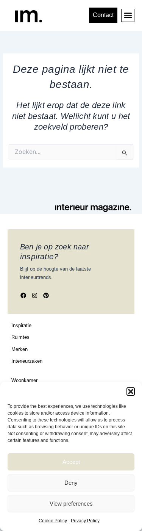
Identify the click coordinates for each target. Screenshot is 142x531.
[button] (130, 391)
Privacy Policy (85, 520)
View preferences (71, 503)
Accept (71, 462)
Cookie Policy (53, 520)
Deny (71, 482)
